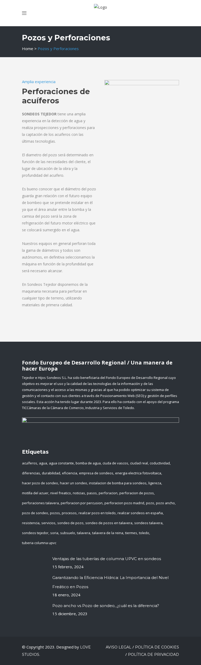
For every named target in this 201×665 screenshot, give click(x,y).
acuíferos (29, 463)
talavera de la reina (107, 532)
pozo (150, 503)
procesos (69, 513)
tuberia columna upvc (39, 542)
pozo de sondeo (35, 513)
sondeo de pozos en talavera (108, 523)
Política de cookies (157, 647)
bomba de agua (88, 463)
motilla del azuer (35, 493)
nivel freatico (60, 493)
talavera (83, 532)
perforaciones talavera (40, 503)
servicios (48, 523)
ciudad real (139, 463)
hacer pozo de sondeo (40, 483)
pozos (55, 513)
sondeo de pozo (70, 523)
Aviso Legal (118, 647)
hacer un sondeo (73, 483)
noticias (79, 493)
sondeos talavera (148, 523)
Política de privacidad (153, 654)
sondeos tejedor (35, 532)
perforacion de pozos (136, 493)
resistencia (31, 523)
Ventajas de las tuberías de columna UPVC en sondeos (106, 558)
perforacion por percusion (82, 503)
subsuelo (67, 532)
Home (27, 48)
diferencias (31, 473)
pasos (92, 493)
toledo (144, 532)
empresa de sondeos (96, 473)
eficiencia (69, 473)
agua (43, 463)
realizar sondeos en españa (140, 513)
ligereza (154, 483)
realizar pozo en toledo (97, 513)
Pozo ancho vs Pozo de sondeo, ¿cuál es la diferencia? (105, 605)
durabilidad (51, 473)
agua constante (61, 463)
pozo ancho (165, 503)
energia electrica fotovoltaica (138, 473)
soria (54, 532)
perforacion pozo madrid (124, 503)
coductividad (160, 463)
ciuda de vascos (115, 463)
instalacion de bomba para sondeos (118, 483)
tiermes (131, 532)
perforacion (108, 493)
